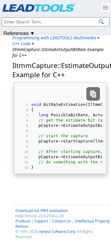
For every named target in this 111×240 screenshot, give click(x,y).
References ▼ (19, 33)
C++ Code (21, 43)
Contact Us (61, 221)
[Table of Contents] (105, 7)
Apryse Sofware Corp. (57, 231)
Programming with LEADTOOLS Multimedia (54, 38)
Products (23, 221)
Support (41, 221)
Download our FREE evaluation (41, 210)
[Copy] (93, 94)
